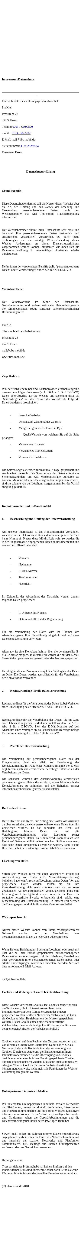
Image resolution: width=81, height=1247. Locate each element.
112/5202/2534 (30, 145)
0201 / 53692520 (22, 126)
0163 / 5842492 (21, 133)
